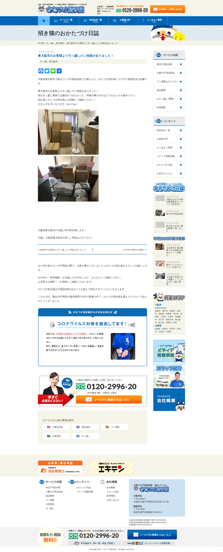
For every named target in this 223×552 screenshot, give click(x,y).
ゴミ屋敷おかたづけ (167, 81)
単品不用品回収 (164, 64)
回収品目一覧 (95, 20)
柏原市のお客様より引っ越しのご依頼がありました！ (64, 249)
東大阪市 (60, 43)
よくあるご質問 (154, 20)
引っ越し (51, 43)
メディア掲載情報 (166, 156)
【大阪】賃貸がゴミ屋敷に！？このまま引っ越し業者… (174, 280)
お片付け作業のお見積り (134, 249)
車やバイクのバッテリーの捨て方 (174, 265)
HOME (41, 43)
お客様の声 (125, 20)
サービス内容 (170, 54)
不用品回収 (75, 79)
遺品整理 (86, 427)
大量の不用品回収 (166, 72)
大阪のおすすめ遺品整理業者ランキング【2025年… (174, 201)
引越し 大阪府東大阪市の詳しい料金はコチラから (65, 237)
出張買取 (56, 436)
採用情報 (110, 495)
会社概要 (110, 487)
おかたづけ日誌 (164, 164)
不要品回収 (57, 427)
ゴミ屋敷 (115, 427)
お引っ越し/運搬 (165, 98)
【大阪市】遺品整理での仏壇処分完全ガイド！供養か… (174, 251)
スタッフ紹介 (112, 491)
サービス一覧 (66, 20)
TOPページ (44, 20)
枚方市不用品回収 (174, 213)
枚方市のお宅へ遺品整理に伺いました (174, 228)
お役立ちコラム (164, 173)
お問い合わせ (112, 500)
